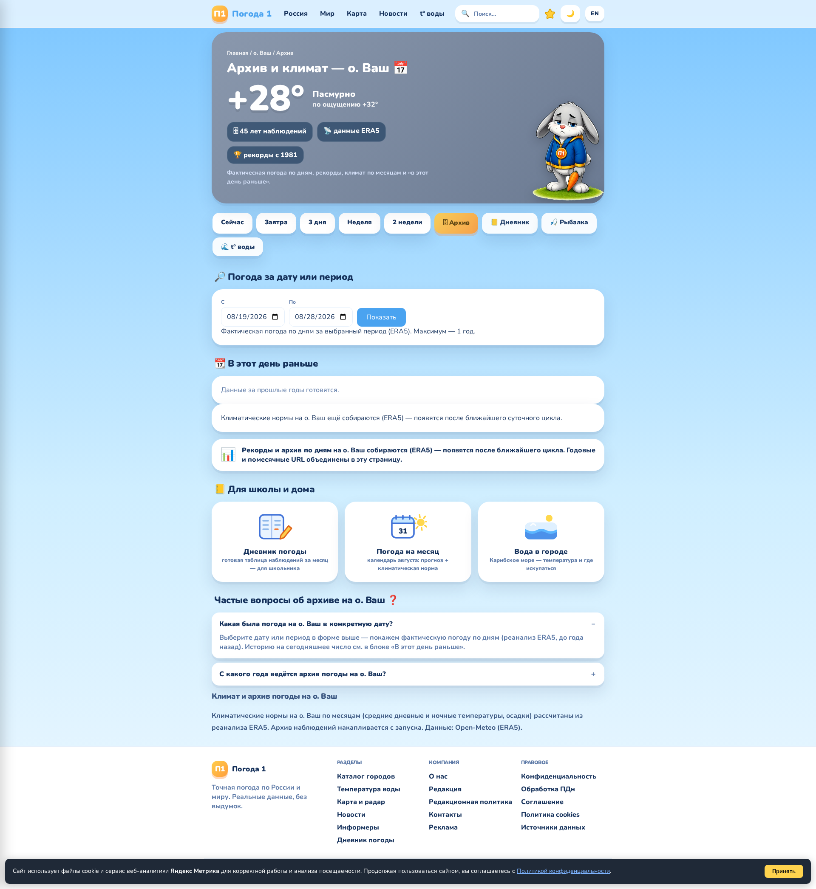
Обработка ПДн (548, 789)
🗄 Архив (456, 222)
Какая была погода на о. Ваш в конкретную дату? (306, 624)
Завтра (276, 222)
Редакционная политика (470, 802)
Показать (381, 317)
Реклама (443, 827)
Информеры (358, 827)
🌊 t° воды (238, 247)
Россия (296, 13)
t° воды (432, 13)
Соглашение (542, 802)
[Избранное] (549, 13)
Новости (393, 13)
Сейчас (232, 222)
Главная (237, 53)
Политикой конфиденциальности (563, 871)
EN (595, 13)
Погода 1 (243, 14)
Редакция (445, 789)
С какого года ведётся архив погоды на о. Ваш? (302, 674)
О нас (438, 776)
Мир (327, 13)
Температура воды (368, 789)
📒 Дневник (509, 222)
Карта (357, 13)
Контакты (445, 814)
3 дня (317, 222)
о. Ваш (262, 53)
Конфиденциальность (558, 776)
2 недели (407, 222)
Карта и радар (361, 802)
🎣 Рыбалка (569, 222)
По (292, 302)
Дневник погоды (365, 840)
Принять (784, 871)
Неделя (359, 222)
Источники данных (553, 827)
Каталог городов (366, 776)
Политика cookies (550, 814)
